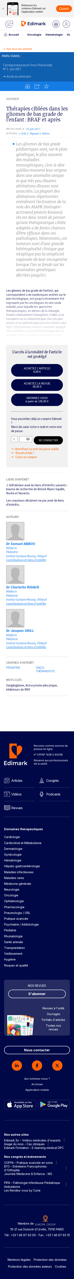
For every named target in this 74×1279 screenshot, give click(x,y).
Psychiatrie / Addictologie (21, 924)
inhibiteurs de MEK (18, 689)
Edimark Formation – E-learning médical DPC (34, 1148)
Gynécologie (13, 854)
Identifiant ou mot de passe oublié (37, 449)
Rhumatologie (13, 936)
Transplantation (14, 948)
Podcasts (53, 794)
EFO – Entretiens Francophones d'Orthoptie (25, 1168)
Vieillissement (13, 953)
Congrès (52, 780)
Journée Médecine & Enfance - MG (28, 1174)
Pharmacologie (14, 907)
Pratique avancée (16, 918)
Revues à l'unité (53, 1008)
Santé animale (13, 942)
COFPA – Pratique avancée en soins (28, 1162)
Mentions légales (19, 1259)
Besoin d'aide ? (25, 453)
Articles (16, 780)
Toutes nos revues (53, 1027)
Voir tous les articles (19, 48)
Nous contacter (37, 1050)
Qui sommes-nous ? (37, 1078)
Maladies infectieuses (19, 872)
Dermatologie (13, 848)
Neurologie (11, 889)
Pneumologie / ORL (17, 913)
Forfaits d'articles (53, 1020)
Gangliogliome (15, 685)
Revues (17, 808)
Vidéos (16, 794)
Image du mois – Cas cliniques (24, 1144)
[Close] (3, 8)
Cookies (60, 1266)
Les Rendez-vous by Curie (22, 1190)
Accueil (14, 34)
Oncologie (34, 34)
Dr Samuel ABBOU (20, 543)
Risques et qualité (16, 965)
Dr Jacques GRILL (20, 630)
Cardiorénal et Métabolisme (23, 843)
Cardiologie (12, 837)
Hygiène (10, 959)
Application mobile (37, 1089)
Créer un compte (26, 457)
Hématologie (54, 34)
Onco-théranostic (45, 669)
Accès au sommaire (19, 76)
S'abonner (37, 994)
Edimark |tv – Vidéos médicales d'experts (32, 1140)
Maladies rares (14, 878)
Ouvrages (53, 1014)
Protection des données (50, 1259)
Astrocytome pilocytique (41, 685)
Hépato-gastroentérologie (22, 866)
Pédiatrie (13, 667)
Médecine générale (17, 883)
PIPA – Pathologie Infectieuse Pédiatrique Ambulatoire (32, 1184)
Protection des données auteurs (30, 1266)
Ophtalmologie (14, 901)
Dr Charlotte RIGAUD (22, 587)
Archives (37, 1084)
